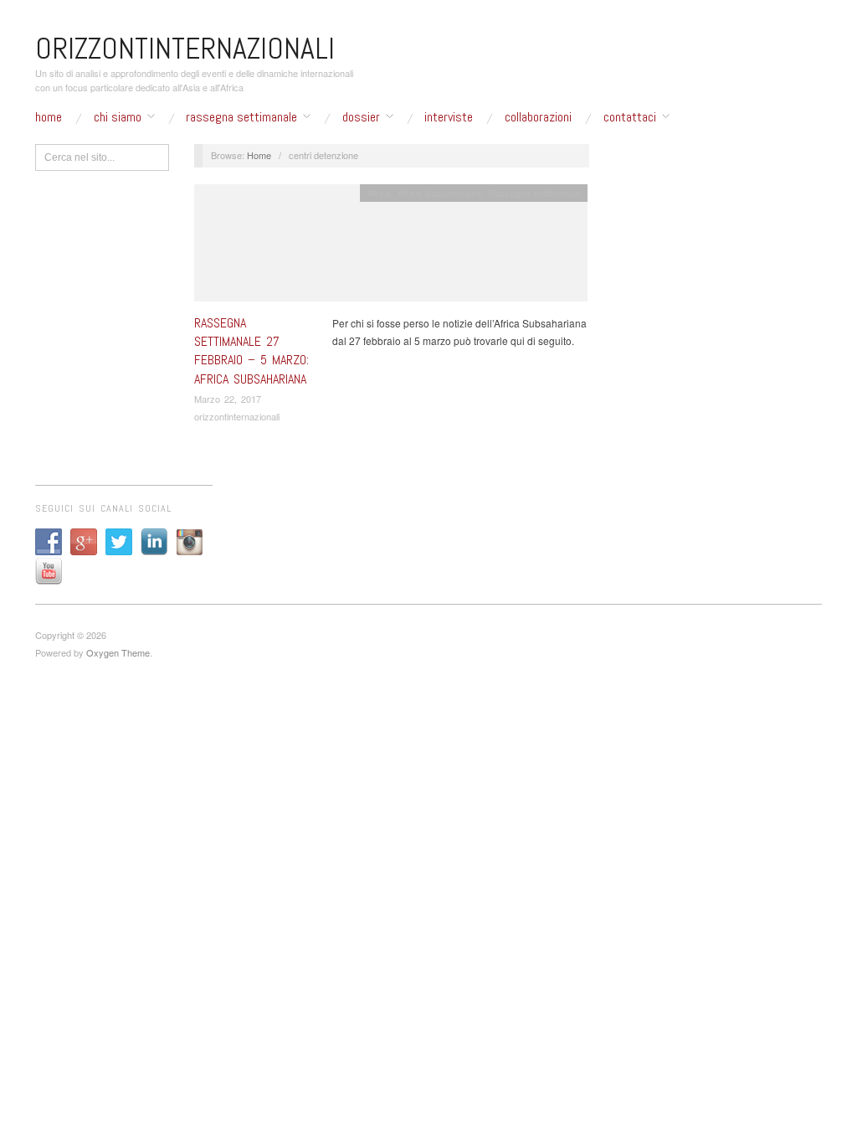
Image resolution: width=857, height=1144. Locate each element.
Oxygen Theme (118, 652)
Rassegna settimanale (241, 117)
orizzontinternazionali (237, 416)
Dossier (361, 117)
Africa (379, 192)
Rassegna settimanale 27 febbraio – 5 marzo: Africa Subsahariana (251, 351)
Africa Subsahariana (439, 192)
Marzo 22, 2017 (227, 398)
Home (48, 117)
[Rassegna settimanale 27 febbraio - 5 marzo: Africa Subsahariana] (391, 247)
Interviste (448, 117)
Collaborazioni (538, 117)
